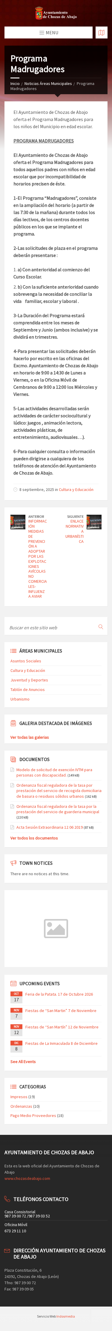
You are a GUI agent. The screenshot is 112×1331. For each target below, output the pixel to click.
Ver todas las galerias (29, 737)
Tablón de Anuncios (27, 689)
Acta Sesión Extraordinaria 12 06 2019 (49, 827)
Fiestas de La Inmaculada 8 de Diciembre (61, 1043)
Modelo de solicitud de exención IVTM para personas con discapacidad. (54, 772)
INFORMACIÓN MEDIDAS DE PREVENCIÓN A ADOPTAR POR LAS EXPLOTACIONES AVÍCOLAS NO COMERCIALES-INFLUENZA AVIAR (37, 558)
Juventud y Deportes (29, 680)
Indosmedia (65, 1316)
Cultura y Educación (76, 489)
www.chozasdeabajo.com (27, 1178)
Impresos (18, 1096)
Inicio (15, 83)
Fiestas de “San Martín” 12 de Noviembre (62, 1027)
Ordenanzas (21, 1106)
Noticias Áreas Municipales (48, 83)
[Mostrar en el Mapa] (102, 32)
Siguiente (75, 516)
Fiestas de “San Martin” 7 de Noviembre (60, 1010)
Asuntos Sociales (25, 661)
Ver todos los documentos (34, 838)
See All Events (23, 1061)
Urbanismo (20, 699)
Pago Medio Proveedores (33, 1115)
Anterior (36, 516)
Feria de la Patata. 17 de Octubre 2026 (59, 994)
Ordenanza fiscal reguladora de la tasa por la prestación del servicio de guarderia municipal (57, 809)
